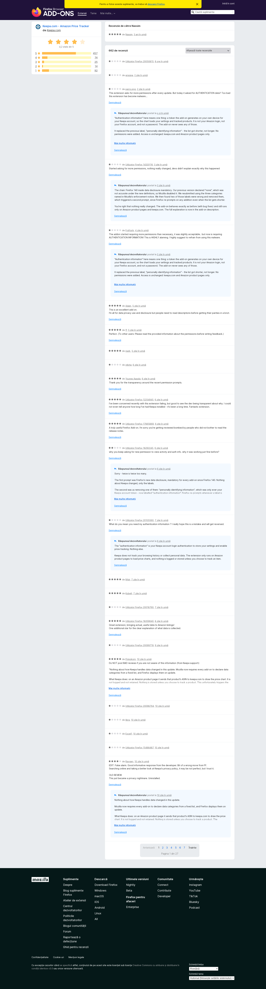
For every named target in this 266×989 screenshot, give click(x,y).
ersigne (129, 75)
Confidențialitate (40, 957)
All (96, 919)
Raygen (129, 761)
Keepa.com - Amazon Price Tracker (66, 26)
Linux (98, 913)
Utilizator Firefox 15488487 (139, 747)
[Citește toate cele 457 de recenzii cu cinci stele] (66, 53)
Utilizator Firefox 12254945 (139, 399)
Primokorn (130, 659)
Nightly (130, 884)
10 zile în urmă (144, 659)
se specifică (66, 965)
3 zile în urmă (160, 164)
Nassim (129, 34)
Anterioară (149, 847)
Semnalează (115, 102)
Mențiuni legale (76, 957)
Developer (164, 896)
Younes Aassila (133, 378)
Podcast (194, 907)
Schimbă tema (196, 974)
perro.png (130, 89)
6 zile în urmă (139, 365)
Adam (128, 306)
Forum (67, 931)
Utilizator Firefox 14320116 (139, 164)
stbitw (128, 365)
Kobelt (128, 593)
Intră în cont (228, 3)
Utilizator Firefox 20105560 (139, 520)
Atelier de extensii (74, 900)
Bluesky (194, 902)
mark (127, 351)
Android (100, 907)
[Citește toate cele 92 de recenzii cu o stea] (66, 70)
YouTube (194, 890)
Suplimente (71, 879)
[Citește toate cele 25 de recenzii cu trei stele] (66, 62)
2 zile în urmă (141, 75)
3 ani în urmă (140, 34)
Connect (162, 884)
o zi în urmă (163, 113)
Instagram (195, 884)
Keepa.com (54, 30)
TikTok (193, 896)
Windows (100, 890)
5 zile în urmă (139, 306)
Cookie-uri (58, 957)
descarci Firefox (156, 4)
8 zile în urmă (161, 621)
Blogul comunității (74, 925)
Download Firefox (106, 884)
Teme (93, 13)
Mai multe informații (125, 143)
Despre (67, 884)
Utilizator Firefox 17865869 (139, 423)
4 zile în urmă (142, 230)
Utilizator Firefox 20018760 (139, 607)
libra (127, 720)
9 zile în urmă (161, 645)
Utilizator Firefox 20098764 (139, 706)
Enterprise (132, 907)
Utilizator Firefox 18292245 (139, 448)
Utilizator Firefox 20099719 (139, 645)
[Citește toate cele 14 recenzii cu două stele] (66, 66)
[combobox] (212, 12)
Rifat (127, 579)
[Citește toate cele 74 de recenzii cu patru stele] (66, 57)
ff (126, 330)
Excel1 (128, 733)
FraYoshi (129, 230)
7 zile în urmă (161, 520)
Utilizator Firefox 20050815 (139, 61)
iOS (97, 902)
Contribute (164, 890)
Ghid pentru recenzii (76, 947)
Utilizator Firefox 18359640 (139, 621)
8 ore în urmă (161, 61)
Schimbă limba (196, 964)
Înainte (192, 847)
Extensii (82, 13)
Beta (129, 890)
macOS (99, 896)
